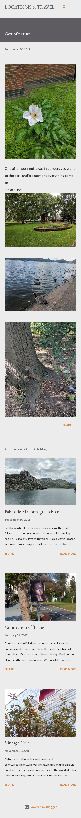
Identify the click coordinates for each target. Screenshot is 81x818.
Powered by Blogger (43, 807)
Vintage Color (18, 743)
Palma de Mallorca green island (33, 512)
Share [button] (67, 425)
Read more (68, 553)
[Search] (64, 7)
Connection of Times (24, 627)
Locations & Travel (30, 7)
